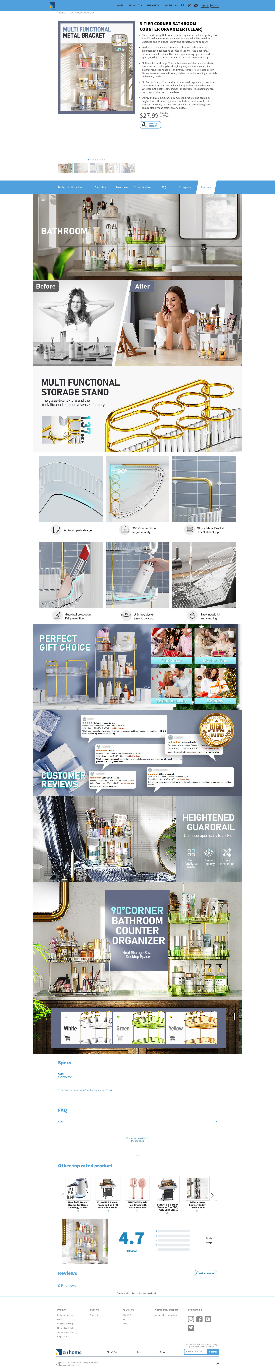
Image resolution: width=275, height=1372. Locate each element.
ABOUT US (170, 5)
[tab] (137, 1121)
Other (59, 1319)
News (125, 1323)
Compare (185, 187)
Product (134, 5)
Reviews (206, 187)
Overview (101, 187)
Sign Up (205, 5)
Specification (143, 187)
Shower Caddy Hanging (67, 1332)
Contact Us (94, 1315)
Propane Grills (63, 1336)
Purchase (122, 187)
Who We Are (128, 1315)
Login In (214, 5)
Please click (137, 1140)
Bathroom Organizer (66, 1315)
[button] (88, 159)
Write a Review (207, 1273)
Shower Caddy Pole (65, 1328)
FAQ (164, 187)
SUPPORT (152, 5)
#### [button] (60, 1121)
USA (217, 1364)
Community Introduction (166, 1315)
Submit (213, 1351)
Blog (124, 1319)
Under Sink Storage (65, 1323)
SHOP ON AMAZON (153, 125)
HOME (120, 5)
